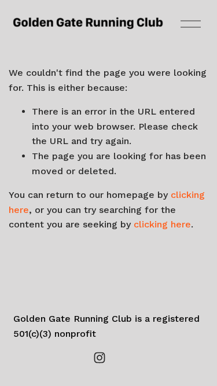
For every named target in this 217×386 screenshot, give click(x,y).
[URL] (118, 357)
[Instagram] (99, 357)
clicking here (162, 224)
